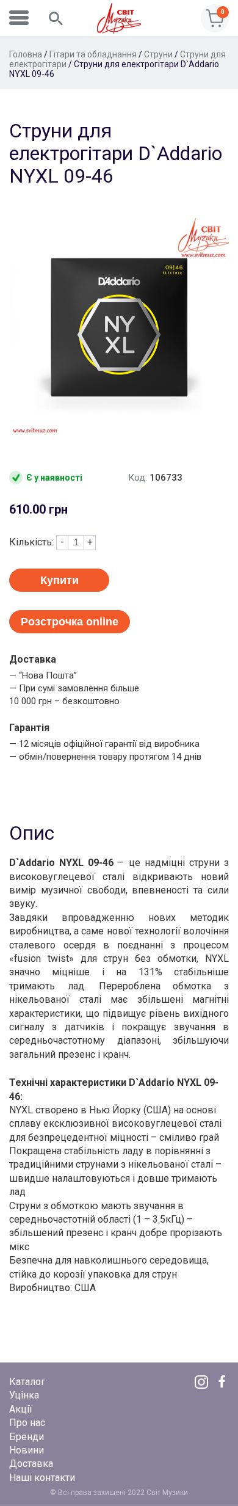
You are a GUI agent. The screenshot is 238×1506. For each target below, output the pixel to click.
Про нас (27, 1422)
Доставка (31, 1463)
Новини (26, 1450)
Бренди (26, 1436)
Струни (158, 54)
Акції (20, 1409)
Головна (25, 54)
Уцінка (24, 1395)
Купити (59, 580)
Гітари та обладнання (93, 54)
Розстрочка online (69, 622)
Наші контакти (42, 1477)
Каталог (27, 1382)
